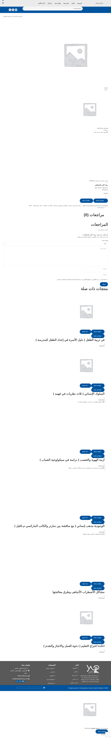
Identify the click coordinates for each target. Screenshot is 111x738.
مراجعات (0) (101, 207)
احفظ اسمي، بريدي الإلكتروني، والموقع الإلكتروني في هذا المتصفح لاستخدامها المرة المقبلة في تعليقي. (81, 279)
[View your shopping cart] (3, 5)
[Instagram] (13, 10)
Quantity (106, 193)
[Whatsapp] (10, 10)
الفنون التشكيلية (93, 205)
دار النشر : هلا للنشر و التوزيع (65, 205)
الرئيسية (20, 16)
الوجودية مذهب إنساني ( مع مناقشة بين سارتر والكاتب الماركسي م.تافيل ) (59, 526)
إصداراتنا (15, 16)
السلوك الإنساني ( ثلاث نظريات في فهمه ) (78, 393)
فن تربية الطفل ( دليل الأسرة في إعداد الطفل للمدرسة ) (70, 339)
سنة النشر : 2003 (54, 205)
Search (25, 9)
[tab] (53, 208)
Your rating (105, 240)
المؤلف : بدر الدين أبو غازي (79, 205)
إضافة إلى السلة (100, 200)
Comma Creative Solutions (95, 688)
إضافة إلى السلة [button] (97, 336)
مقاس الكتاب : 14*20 (34, 205)
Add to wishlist (86, 200)
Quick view (85, 331)
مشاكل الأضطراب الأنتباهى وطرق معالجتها (78, 592)
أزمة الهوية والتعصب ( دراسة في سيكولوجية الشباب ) (72, 459)
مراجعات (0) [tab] (94, 215)
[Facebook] (16, 10)
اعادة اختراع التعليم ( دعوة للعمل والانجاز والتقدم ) (73, 646)
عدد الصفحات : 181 (44, 205)
